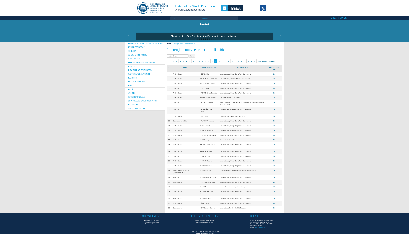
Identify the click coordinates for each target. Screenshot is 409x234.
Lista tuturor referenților (266, 61)
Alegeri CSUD (133, 104)
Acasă (169, 44)
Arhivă (130, 89)
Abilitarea (132, 51)
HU (338, 18)
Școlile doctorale (134, 58)
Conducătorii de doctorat (137, 54)
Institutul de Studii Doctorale (195, 6)
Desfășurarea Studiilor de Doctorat (142, 62)
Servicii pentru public (136, 97)
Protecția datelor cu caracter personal (204, 220)
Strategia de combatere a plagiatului (142, 100)
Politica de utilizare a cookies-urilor (204, 222)
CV (274, 74)
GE (342, 18)
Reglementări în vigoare (137, 81)
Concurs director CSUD (136, 108)
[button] (204, 34)
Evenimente (132, 77)
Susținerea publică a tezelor (139, 74)
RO (334, 18)
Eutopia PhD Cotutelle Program (140, 70)
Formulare (132, 85)
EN (346, 18)
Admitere (131, 66)
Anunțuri (131, 93)
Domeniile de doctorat (136, 47)
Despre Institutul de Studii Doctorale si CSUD (145, 43)
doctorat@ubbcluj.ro (259, 227)
